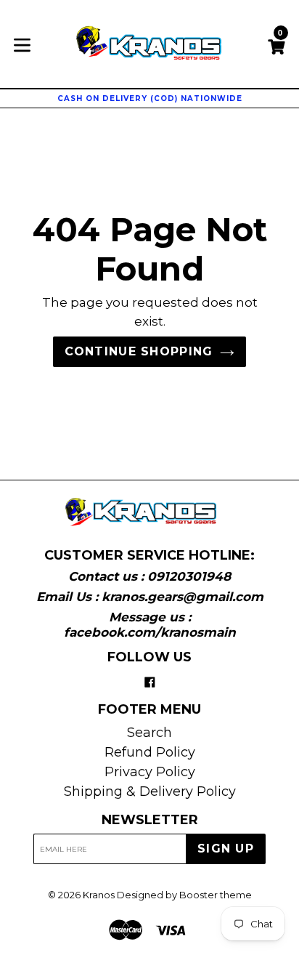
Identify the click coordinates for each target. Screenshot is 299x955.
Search (149, 733)
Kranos (99, 894)
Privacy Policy (150, 772)
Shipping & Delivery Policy (150, 791)
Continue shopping (139, 351)
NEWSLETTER (150, 820)
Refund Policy (150, 752)
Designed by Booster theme (184, 894)
